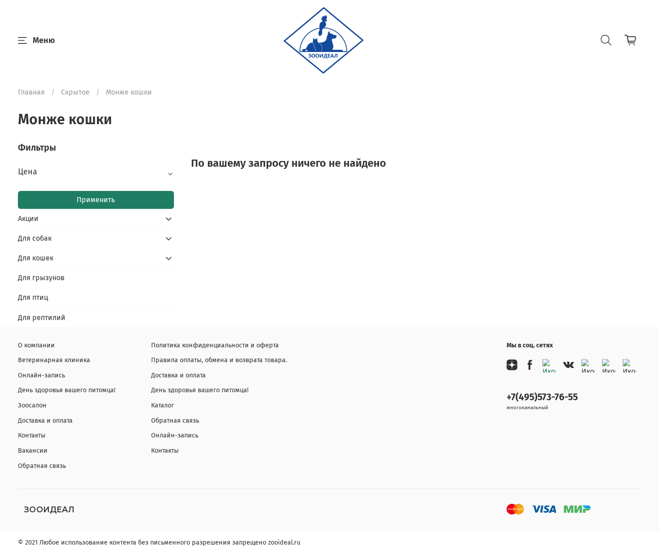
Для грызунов (41, 277)
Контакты (32, 435)
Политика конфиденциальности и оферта (215, 345)
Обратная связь (42, 466)
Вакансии (33, 450)
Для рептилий (41, 317)
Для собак (35, 238)
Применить (96, 199)
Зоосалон (32, 405)
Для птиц (33, 297)
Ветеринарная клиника (54, 360)
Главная (31, 92)
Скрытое (75, 92)
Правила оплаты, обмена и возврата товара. (219, 360)
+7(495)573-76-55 (542, 397)
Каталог (162, 405)
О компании (36, 345)
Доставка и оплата (45, 420)
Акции (28, 218)
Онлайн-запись (41, 375)
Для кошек (35, 258)
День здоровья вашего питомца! (66, 390)
